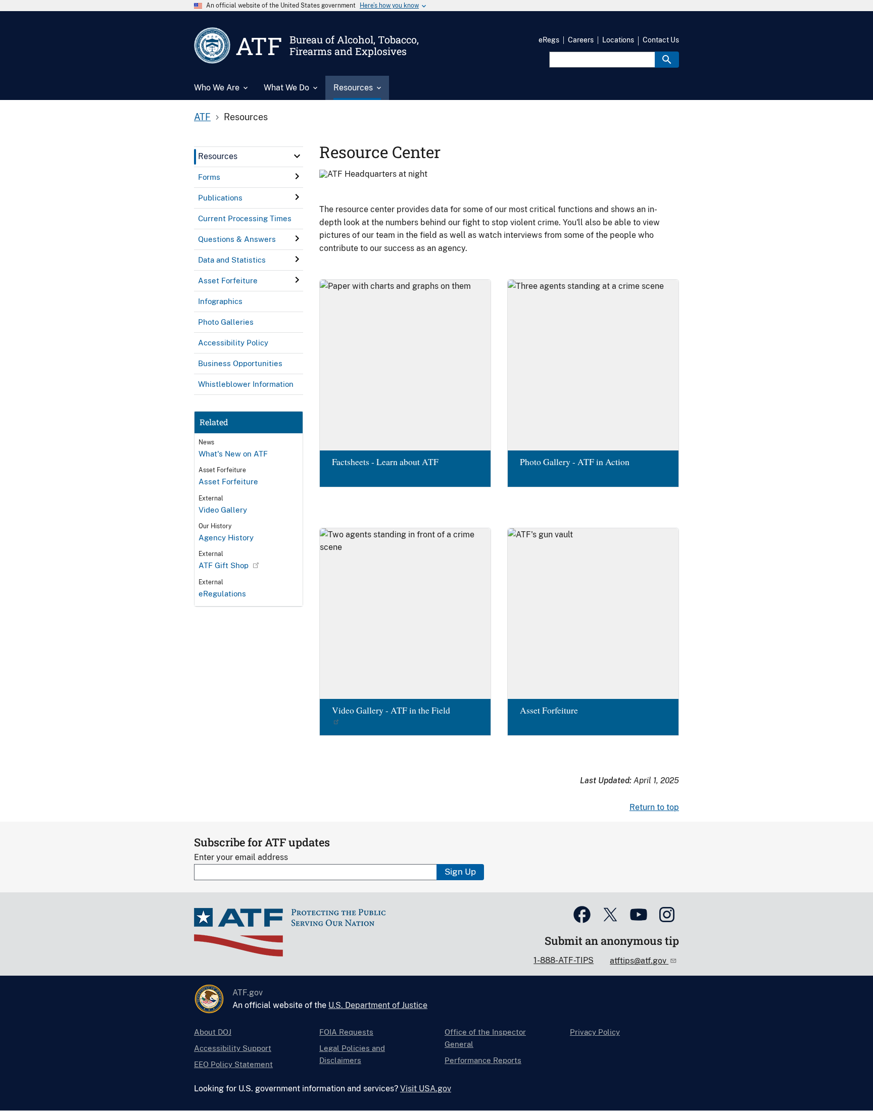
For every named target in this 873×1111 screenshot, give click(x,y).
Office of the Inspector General (485, 1038)
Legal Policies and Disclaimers (352, 1054)
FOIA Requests (346, 1032)
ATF (202, 117)
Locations (618, 39)
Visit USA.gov (425, 1088)
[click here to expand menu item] (297, 156)
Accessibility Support (232, 1048)
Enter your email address (241, 857)
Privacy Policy (595, 1032)
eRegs (549, 39)
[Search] (667, 60)
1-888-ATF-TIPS (564, 960)
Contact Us (661, 39)
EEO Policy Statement (233, 1064)
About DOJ (212, 1032)
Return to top (654, 807)
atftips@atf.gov (639, 961)
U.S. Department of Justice (377, 1005)
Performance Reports (483, 1060)
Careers (581, 39)
